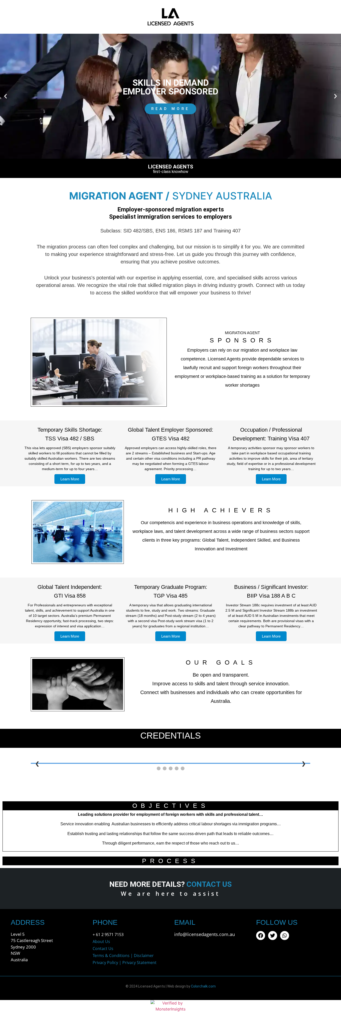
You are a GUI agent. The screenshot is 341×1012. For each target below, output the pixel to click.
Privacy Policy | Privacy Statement (125, 962)
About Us (101, 941)
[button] (5, 96)
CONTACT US (209, 884)
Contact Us (103, 948)
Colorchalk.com (203, 986)
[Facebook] (260, 935)
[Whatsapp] (284, 935)
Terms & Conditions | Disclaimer (123, 955)
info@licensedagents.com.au (204, 934)
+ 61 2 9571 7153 (108, 934)
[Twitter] (272, 935)
